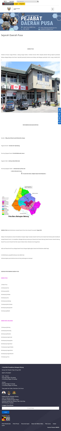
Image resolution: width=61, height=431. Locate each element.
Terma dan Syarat (25, 423)
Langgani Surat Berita (7, 405)
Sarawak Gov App (6, 415)
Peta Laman (48, 423)
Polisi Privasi (16, 423)
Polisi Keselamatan (6, 423)
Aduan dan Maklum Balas (37, 423)
